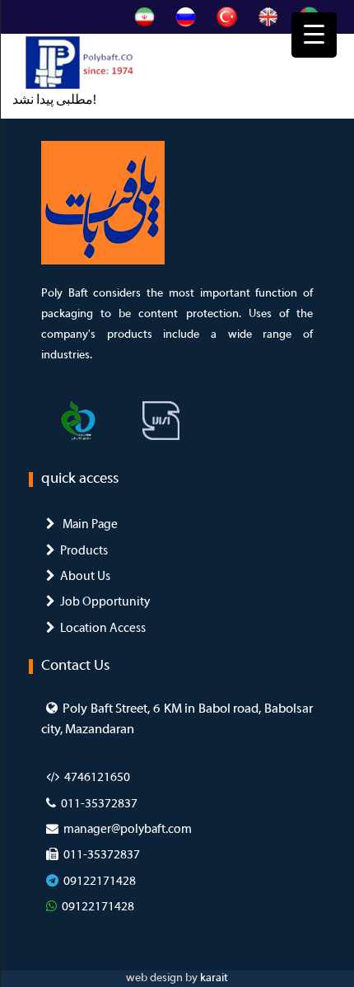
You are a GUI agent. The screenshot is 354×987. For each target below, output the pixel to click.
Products (84, 551)
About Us (85, 576)
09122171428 (99, 881)
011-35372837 (99, 804)
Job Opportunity (105, 602)
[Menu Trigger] (314, 35)
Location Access (103, 628)
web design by (163, 978)
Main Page (89, 524)
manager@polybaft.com (127, 829)
